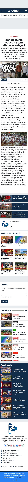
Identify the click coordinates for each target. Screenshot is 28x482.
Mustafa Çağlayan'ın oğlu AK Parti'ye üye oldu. (6, 272)
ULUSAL (15, 322)
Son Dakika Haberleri (8, 460)
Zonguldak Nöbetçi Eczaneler (10, 450)
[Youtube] (20, 445)
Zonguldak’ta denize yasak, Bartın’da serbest (20, 257)
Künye (10, 466)
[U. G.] (5, 224)
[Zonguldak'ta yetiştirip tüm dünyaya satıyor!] (14, 69)
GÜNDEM (22, 15)
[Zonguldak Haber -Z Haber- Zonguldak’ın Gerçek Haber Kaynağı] (14, 11)
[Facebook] (5, 445)
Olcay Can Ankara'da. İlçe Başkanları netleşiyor (6, 258)
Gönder (4, 301)
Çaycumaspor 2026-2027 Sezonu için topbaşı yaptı (19, 333)
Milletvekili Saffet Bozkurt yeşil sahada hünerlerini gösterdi (20, 272)
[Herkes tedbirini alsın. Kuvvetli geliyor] (21, 239)
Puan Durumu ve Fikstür (9, 457)
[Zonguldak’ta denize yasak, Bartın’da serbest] (21, 252)
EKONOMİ (15, 345)
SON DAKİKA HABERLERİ (9, 15)
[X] (8, 445)
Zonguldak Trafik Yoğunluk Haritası (12, 455)
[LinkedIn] (17, 445)
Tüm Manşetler (7, 458)
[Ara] (26, 11)
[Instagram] (14, 445)
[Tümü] (26, 310)
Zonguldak (14, 37)
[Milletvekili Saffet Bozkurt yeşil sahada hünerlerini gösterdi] (21, 266)
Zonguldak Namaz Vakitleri (10, 453)
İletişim (4, 466)
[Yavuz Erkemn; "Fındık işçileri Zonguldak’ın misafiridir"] (7, 239)
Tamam (14, 480)
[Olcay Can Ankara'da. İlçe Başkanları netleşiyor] (7, 252)
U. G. (9, 83)
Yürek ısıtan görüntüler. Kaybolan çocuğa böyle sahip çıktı (20, 325)
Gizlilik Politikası (19, 466)
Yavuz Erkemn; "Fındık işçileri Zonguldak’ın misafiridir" (6, 245)
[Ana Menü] (1, 11)
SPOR (14, 330)
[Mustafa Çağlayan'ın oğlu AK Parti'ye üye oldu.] (7, 266)
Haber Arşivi (6, 462)
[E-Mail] (11, 227)
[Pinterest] (11, 445)
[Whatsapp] (22, 445)
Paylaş (4, 79)
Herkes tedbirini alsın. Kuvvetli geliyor (20, 244)
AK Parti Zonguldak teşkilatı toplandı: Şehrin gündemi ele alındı (18, 356)
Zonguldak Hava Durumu (9, 452)
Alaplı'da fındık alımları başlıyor (19, 348)
